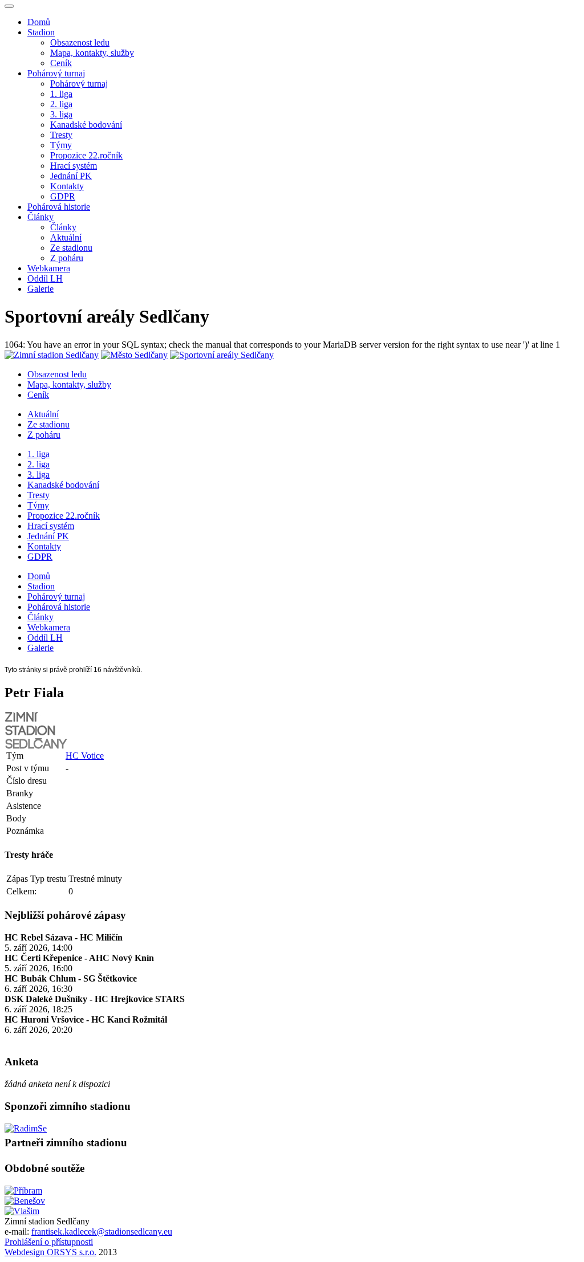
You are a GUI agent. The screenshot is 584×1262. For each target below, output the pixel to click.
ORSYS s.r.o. (71, 1252)
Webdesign (26, 1252)
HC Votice (85, 755)
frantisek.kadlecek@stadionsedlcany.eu (101, 1231)
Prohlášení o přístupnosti (49, 1242)
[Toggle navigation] (9, 6)
